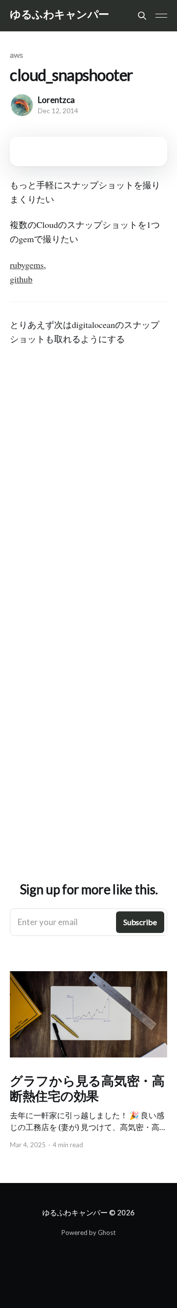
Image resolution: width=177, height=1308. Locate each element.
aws (16, 54)
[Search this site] (142, 16)
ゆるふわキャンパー (59, 14)
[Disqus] (88, 500)
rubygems (27, 265)
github (21, 279)
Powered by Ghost (88, 1232)
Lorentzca (56, 100)
